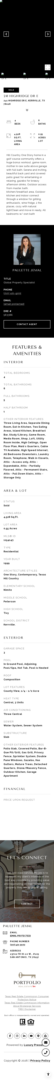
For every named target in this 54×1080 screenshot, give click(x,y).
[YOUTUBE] (31, 1036)
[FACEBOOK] (10, 1036)
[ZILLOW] (45, 1036)
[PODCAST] (38, 1036)
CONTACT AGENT (27, 324)
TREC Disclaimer (27, 1009)
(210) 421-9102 (12, 293)
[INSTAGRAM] (17, 1036)
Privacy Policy (40, 1060)
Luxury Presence (36, 1044)
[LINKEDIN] (24, 1036)
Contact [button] (27, 904)
